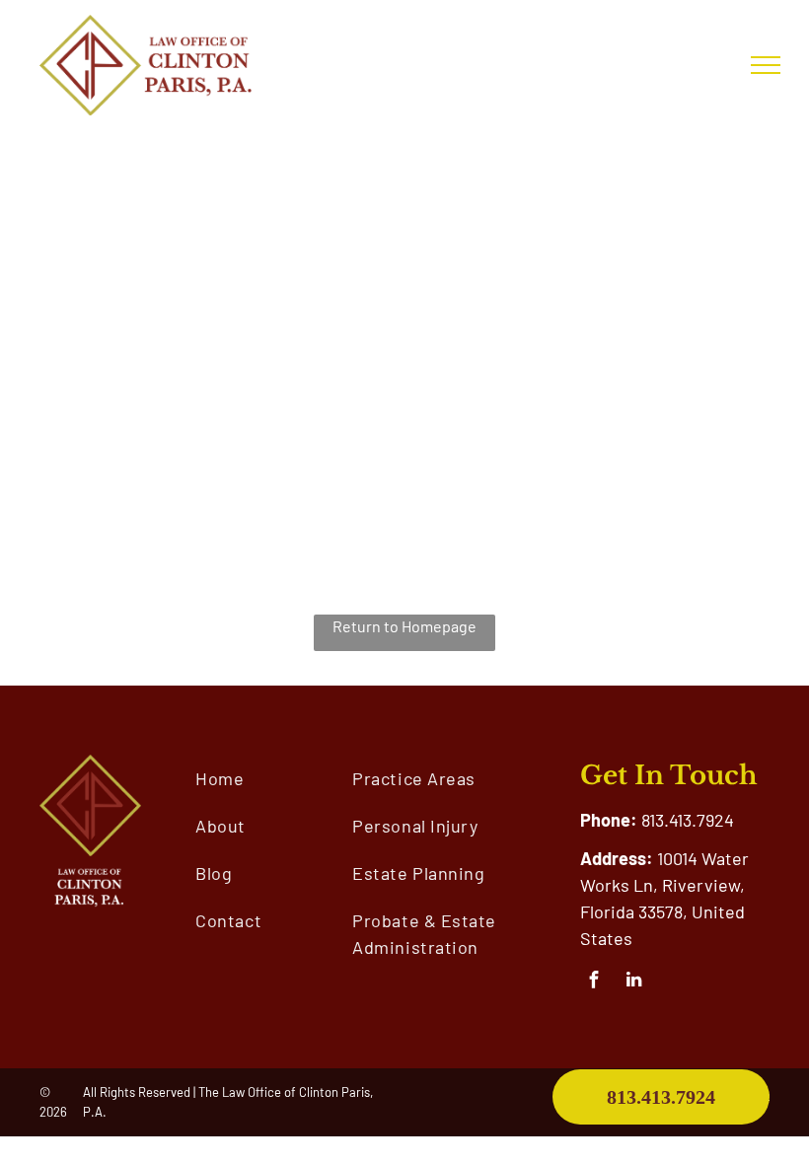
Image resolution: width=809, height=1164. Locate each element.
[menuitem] (275, 778)
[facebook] (593, 982)
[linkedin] (634, 982)
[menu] (765, 65)
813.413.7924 (687, 820)
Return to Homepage (404, 626)
